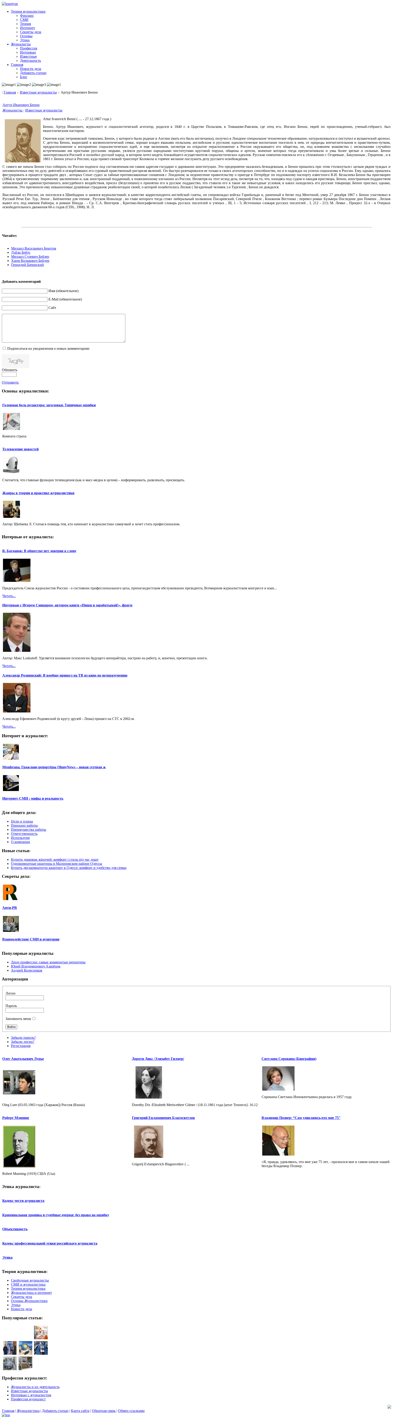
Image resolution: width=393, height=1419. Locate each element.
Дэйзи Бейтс (20, 252)
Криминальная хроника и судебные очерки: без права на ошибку (55, 1215)
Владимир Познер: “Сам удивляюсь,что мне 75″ (301, 1118)
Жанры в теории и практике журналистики (38, 493)
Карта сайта (80, 1411)
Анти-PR (9, 908)
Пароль (11, 1006)
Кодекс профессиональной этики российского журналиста (49, 1243)
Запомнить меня (18, 1019)
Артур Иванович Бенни (21, 105)
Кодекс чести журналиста (23, 1201)
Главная (10, 92)
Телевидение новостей (20, 449)
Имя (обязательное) (63, 291)
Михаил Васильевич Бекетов (33, 248)
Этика (7, 1257)
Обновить (9, 370)
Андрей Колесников (26, 970)
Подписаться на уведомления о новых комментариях (48, 348)
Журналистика (28, 1411)
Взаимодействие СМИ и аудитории (30, 939)
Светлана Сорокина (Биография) (289, 1059)
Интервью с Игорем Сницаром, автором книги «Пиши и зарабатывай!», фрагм (67, 605)
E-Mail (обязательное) (65, 299)
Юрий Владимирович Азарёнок (35, 966)
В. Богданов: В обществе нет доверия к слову (39, 551)
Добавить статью (55, 1411)
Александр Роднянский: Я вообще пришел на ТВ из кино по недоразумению (64, 675)
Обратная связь (104, 1411)
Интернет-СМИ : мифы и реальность (32, 798)
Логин (10, 993)
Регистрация (20, 1046)
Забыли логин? (22, 1042)
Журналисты (13, 110)
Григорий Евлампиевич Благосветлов (163, 1118)
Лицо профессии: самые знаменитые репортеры (48, 962)
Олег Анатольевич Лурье (23, 1059)
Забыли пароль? (23, 1037)
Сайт (52, 308)
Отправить (10, 382)
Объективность (15, 1229)
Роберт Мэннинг (15, 1118)
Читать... (9, 596)
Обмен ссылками (131, 1411)
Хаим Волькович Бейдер (30, 261)
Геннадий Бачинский (27, 265)
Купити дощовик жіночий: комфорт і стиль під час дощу (55, 859)
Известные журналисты (38, 92)
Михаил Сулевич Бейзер (30, 256)
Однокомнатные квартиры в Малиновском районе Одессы (56, 864)
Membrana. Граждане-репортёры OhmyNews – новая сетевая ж (54, 767)
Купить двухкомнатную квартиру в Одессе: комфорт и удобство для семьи (68, 868)
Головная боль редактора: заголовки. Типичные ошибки (49, 405)
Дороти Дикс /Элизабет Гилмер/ (158, 1059)
